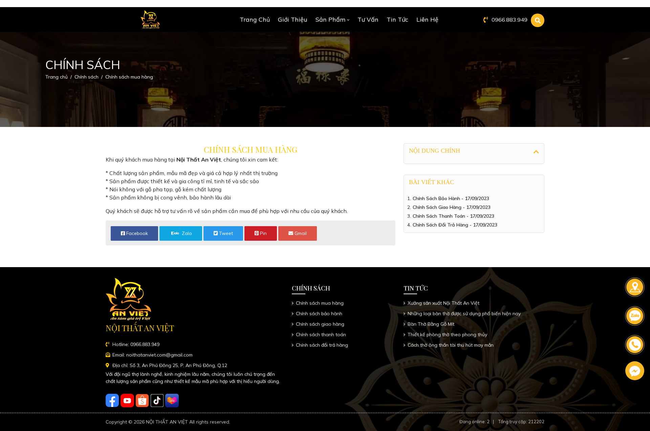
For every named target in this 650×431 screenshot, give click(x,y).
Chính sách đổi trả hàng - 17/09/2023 (455, 225)
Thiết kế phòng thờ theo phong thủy (447, 334)
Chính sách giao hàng (320, 324)
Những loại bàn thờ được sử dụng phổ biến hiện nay (464, 313)
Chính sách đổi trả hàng (322, 345)
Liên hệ (427, 19)
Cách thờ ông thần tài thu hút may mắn (451, 345)
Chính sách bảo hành (319, 313)
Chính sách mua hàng (320, 303)
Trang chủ (255, 19)
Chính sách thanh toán (321, 334)
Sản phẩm (330, 19)
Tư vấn (368, 19)
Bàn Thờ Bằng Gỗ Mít (431, 324)
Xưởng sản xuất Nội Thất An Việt (443, 303)
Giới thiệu (292, 19)
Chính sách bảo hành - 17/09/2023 (451, 198)
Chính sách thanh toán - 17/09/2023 (453, 216)
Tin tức (397, 19)
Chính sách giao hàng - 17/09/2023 (452, 207)
